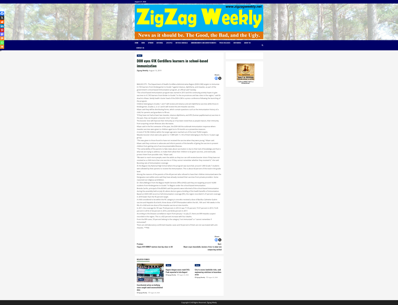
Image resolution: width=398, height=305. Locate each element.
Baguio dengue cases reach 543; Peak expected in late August (178, 270)
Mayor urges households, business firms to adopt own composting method (203, 247)
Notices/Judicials (182, 43)
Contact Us (140, 48)
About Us (247, 43)
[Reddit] (2, 22)
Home (136, 43)
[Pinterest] (2, 30)
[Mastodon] (2, 34)
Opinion (150, 43)
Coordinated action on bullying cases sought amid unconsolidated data (150, 287)
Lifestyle (169, 43)
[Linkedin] (2, 26)
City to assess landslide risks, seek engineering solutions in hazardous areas (208, 272)
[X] (219, 78)
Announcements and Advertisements (203, 43)
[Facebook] (216, 78)
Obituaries (237, 43)
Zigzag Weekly (142, 70)
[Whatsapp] (2, 42)
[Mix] (2, 38)
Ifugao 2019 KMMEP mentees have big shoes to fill (155, 245)
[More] (2, 47)
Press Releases (224, 43)
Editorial (159, 43)
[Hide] (1, 51)
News (143, 43)
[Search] (262, 45)
